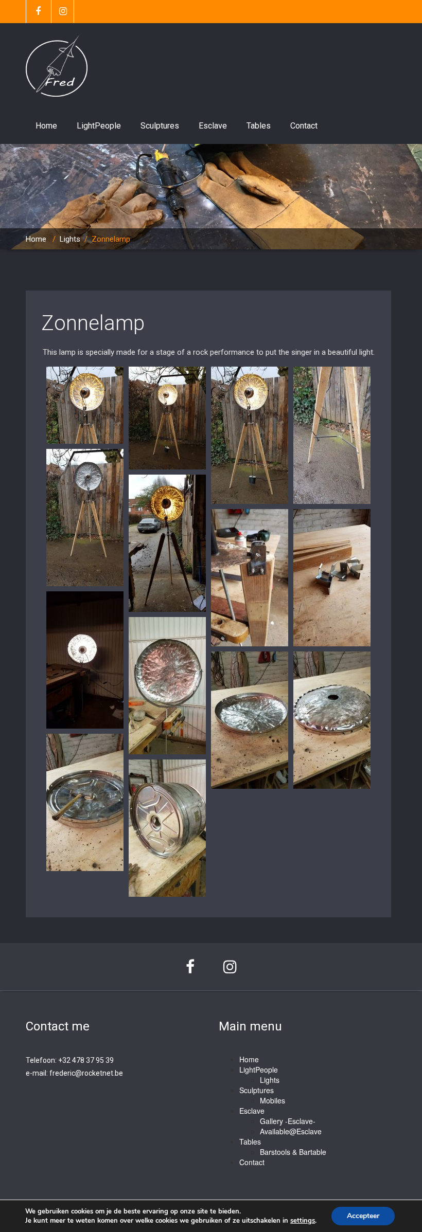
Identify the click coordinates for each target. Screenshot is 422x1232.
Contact (304, 126)
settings (302, 1220)
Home (46, 126)
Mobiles (272, 1100)
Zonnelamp (93, 323)
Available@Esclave (291, 1131)
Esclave (213, 126)
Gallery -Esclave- (287, 1121)
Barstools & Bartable (293, 1152)
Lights (70, 239)
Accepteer (363, 1216)
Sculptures (159, 126)
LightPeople (99, 126)
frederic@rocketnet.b (84, 1073)
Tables (259, 126)
